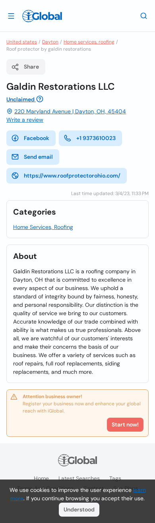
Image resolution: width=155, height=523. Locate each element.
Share (31, 66)
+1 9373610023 (96, 138)
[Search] (144, 16)
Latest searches (79, 478)
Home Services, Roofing (43, 227)
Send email (38, 156)
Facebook (36, 138)
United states (21, 42)
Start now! (125, 424)
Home (41, 478)
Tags (115, 478)
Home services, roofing (89, 42)
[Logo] (42, 16)
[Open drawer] (11, 16)
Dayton (50, 42)
